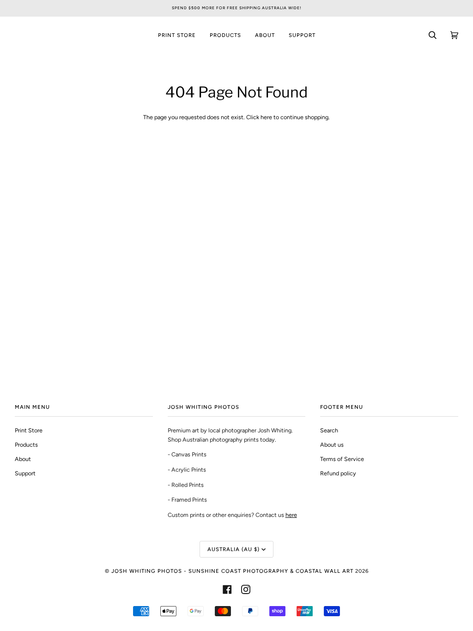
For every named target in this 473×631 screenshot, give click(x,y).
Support (25, 473)
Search (329, 430)
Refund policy (338, 473)
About (23, 458)
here (266, 117)
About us (332, 444)
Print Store (28, 430)
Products (26, 444)
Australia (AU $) (233, 549)
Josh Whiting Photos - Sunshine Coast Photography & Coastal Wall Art (232, 571)
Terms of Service (342, 458)
